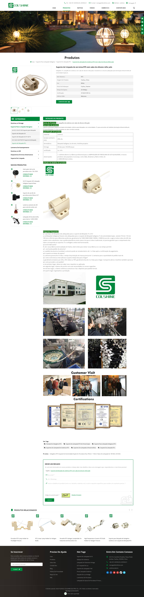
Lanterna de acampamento (20, 147)
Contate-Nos (121, 8)
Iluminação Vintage (17, 123)
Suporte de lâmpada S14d (84, 568)
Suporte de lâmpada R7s (19, 143)
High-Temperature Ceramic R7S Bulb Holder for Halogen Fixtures (52, 539)
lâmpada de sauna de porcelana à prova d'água (90, 580)
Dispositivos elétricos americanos (22, 155)
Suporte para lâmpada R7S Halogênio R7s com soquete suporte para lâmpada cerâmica (102, 540)
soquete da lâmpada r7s (107, 447)
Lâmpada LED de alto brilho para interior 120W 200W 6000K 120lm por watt (31, 218)
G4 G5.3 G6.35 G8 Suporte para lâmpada (24, 130)
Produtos (66, 8)
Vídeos (92, 8)
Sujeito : (68, 471)
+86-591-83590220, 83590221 (118, 562)
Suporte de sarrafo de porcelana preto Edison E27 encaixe (31, 194)
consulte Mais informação (28, 175)
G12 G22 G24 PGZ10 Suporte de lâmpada (24, 140)
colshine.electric (113, 568)
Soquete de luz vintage (83, 574)
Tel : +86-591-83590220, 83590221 (76, 3)
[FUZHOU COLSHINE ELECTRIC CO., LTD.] (18, 5)
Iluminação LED (16, 151)
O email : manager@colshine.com (100, 3)
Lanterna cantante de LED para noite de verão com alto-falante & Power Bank (30, 206)
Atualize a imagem (76, 495)
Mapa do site (54, 574)
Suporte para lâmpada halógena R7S (105, 444)
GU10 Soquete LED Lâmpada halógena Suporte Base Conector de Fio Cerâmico (31, 182)
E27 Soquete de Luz (82, 565)
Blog (51, 568)
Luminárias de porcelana (84, 577)
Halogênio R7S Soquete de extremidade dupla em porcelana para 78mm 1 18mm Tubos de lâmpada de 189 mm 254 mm (85, 454)
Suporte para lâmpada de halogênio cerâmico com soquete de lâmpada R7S (77, 539)
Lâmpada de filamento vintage (86, 562)
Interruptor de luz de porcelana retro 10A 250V (30, 170)
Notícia (80, 8)
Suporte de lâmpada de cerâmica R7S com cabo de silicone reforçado (70, 471)
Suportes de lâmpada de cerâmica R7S (57, 447)
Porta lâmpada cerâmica (84, 571)
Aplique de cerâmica (83, 559)
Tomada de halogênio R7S (53, 444)
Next (131, 510)
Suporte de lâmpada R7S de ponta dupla (78, 444)
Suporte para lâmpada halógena (45, 62)
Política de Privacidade (56, 571)
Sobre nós (105, 8)
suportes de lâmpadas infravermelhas (85, 447)
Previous (129, 510)
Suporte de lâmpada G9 (19, 133)
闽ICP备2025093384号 (72, 591)
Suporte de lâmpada (17, 158)
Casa (54, 8)
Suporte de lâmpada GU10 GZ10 (21, 137)
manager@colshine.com (116, 565)
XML (51, 577)
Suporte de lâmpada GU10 (85, 556)
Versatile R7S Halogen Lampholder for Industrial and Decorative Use (28, 539)
